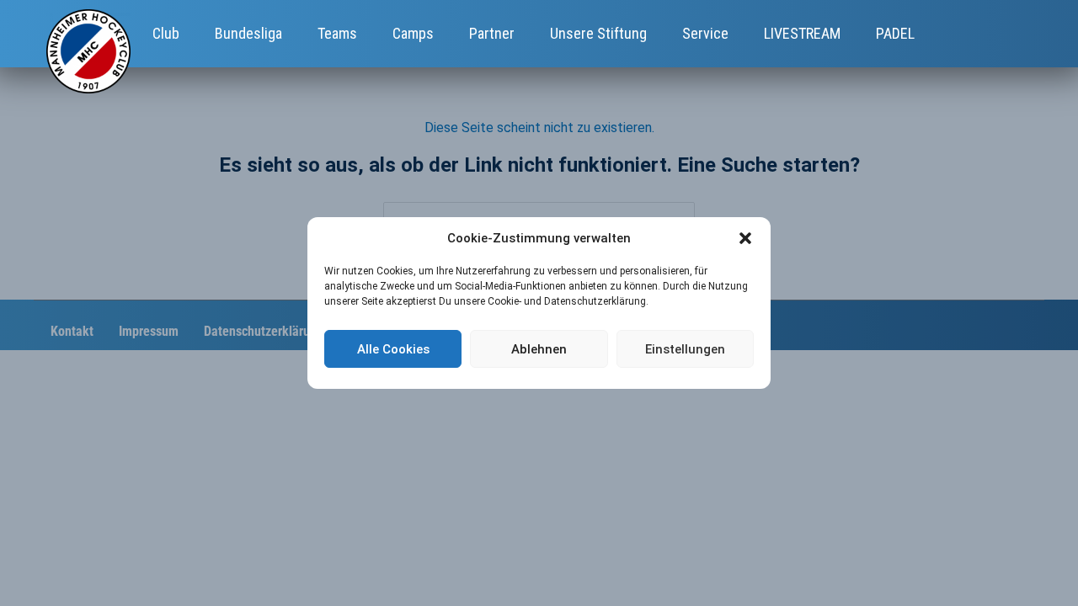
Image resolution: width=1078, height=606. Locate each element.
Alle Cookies (393, 349)
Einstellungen (685, 349)
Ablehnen (539, 349)
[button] (745, 238)
